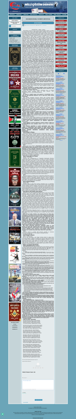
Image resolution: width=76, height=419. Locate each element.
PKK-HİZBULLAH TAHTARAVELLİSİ (61, 38)
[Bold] (23, 389)
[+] (35, 389)
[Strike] (26, 389)
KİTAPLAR (41, 14)
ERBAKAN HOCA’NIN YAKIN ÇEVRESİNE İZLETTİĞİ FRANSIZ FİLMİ (61, 43)
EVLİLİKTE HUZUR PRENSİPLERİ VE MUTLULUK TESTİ (61, 56)
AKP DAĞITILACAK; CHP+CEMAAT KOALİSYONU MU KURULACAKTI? (61, 22)
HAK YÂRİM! (61, 63)
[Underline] (25, 389)
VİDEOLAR (25, 14)
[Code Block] (31, 389)
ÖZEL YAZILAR (57, 14)
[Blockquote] (30, 389)
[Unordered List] (29, 389)
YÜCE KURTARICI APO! (61, 67)
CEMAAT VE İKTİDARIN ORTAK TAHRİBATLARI (61, 30)
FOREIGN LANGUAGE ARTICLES (14, 23)
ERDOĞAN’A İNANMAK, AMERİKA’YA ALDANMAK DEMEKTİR (61, 35)
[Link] (33, 389)
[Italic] (24, 389)
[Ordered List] (28, 389)
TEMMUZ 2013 (39, 25)
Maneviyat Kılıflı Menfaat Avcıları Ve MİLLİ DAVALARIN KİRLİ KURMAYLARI (61, 52)
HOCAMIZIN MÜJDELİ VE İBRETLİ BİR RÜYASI (38, 19)
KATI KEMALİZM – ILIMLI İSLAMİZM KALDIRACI (61, 47)
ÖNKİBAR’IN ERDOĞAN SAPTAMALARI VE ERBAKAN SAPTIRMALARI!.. (60, 77)
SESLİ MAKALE (33, 14)
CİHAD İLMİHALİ (15, 20)
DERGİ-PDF (19, 14)
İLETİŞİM (64, 14)
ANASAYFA (12, 14)
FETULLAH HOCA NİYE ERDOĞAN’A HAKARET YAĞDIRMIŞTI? (61, 26)
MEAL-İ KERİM (48, 14)
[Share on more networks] (23, 25)
